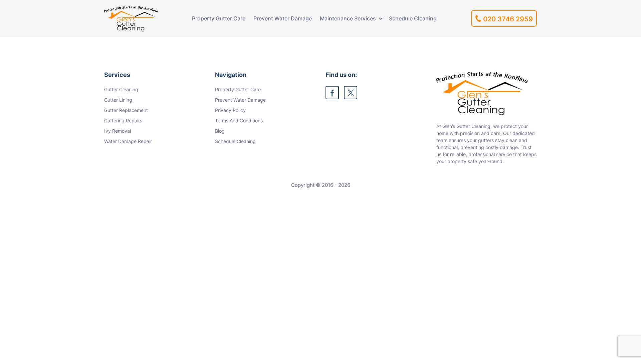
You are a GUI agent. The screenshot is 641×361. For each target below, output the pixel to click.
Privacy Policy (230, 110)
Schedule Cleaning (413, 18)
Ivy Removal (117, 131)
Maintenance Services (348, 18)
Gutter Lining (118, 100)
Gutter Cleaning (121, 89)
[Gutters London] (131, 18)
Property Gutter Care (218, 18)
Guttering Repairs (123, 120)
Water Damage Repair (128, 141)
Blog (220, 131)
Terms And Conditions (239, 120)
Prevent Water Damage (282, 18)
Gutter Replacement (126, 110)
